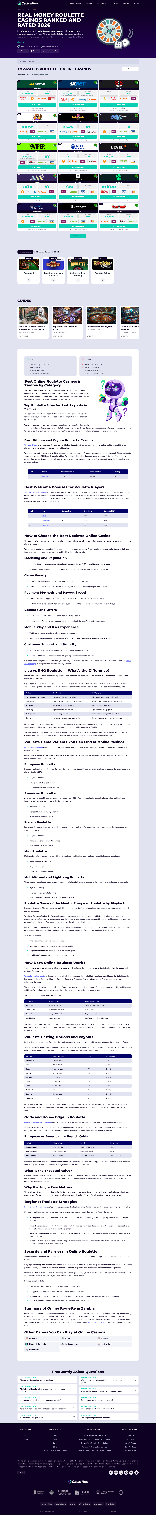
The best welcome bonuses (35, 492)
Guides (126, 3)
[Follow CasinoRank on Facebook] (111, 1472)
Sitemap (113, 1512)
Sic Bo (55, 1443)
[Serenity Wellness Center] (105, 1492)
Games (89, 3)
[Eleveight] (83, 1492)
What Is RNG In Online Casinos (94, 1447)
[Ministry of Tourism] (39, 1492)
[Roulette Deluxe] (102, 270)
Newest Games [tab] (44, 252)
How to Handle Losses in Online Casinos (94, 1451)
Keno (55, 1439)
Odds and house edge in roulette (37, 1122)
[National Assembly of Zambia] (51, 1492)
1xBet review (77, 108)
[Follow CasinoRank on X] (121, 1472)
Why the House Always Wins (94, 1435)
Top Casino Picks (23, 75)
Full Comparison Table (40, 75)
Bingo (55, 1435)
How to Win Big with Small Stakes (94, 1443)
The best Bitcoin (30, 445)
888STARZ (45, 476)
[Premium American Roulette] (53, 270)
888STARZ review (119, 108)
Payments (114, 3)
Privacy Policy (130, 1451)
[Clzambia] (64, 1492)
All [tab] (58, 252)
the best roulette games (97, 1322)
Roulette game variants (33, 747)
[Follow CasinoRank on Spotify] (131, 1472)
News (136, 3)
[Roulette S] (28, 270)
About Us (130, 1435)
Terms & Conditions (47, 1512)
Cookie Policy (82, 1512)
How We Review (130, 1443)
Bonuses (100, 3)
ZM (20, 1472)
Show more (77, 236)
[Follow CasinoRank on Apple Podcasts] (136, 1472)
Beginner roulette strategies (35, 1207)
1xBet (44, 516)
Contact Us (130, 1439)
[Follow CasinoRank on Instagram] (116, 1472)
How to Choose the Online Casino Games (94, 1439)
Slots (55, 1447)
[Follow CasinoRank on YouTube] (126, 1472)
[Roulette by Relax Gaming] (78, 270)
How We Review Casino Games (55, 1451)
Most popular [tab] (27, 252)
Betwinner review (37, 108)
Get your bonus (37, 104)
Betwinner (46, 520)
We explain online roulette (34, 976)
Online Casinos (75, 3)
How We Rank (130, 1447)
